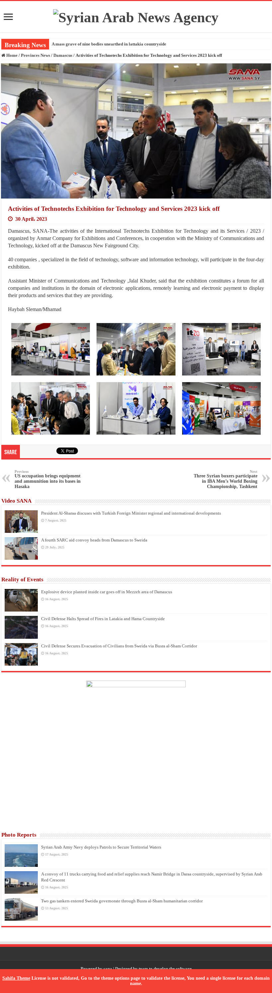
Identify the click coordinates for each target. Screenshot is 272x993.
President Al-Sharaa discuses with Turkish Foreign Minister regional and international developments (131, 513)
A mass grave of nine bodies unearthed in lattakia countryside (109, 43)
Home (11, 55)
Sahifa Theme (16, 978)
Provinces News (35, 55)
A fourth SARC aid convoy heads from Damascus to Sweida (94, 540)
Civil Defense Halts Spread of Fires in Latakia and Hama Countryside (103, 618)
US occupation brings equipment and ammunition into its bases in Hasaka (48, 479)
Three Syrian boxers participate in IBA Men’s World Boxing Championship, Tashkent (225, 479)
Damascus (62, 55)
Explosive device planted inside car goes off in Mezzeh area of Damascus (106, 591)
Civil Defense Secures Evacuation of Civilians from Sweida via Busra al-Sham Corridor (119, 645)
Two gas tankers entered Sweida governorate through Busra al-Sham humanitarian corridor (122, 900)
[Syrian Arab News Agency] (136, 16)
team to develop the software (165, 968)
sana (107, 968)
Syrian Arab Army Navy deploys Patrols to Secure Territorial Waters (101, 847)
